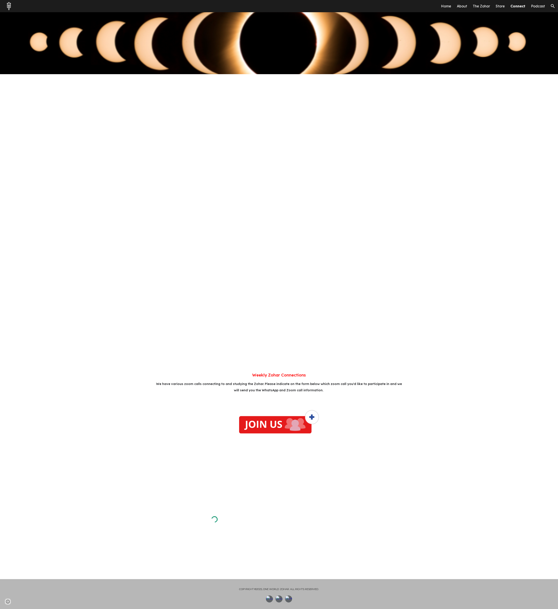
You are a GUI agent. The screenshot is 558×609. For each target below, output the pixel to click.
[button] (553, 6)
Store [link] (500, 6)
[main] (279, 384)
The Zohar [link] (481, 6)
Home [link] (446, 6)
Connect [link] (517, 6)
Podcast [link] (538, 6)
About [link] (462, 6)
